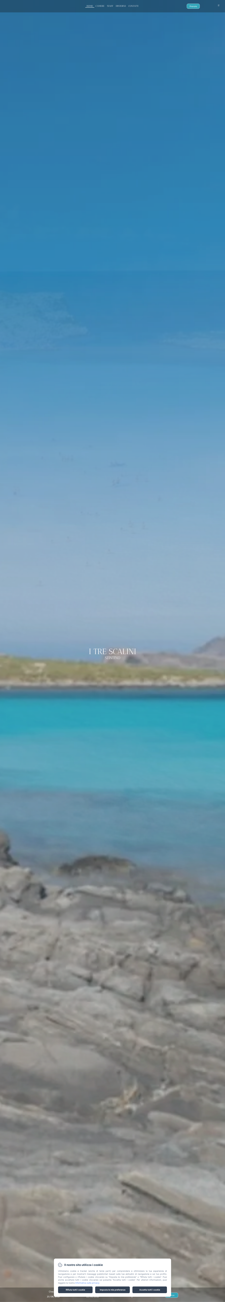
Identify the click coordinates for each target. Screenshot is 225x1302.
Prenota (193, 6)
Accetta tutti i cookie (149, 1289)
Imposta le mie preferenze (112, 1289)
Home (90, 6)
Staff (110, 6)
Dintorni (121, 6)
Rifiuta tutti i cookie (75, 1289)
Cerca (171, 1295)
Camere (100, 6)
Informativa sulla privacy (87, 1283)
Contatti (133, 6)
